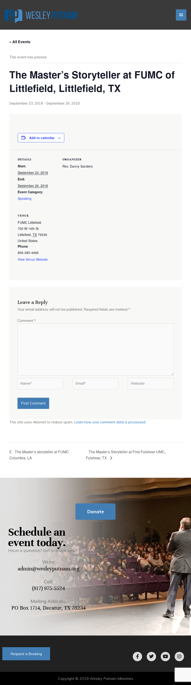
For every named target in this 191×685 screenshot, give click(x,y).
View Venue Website (33, 259)
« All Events (19, 41)
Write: (48, 562)
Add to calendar (42, 137)
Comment (26, 320)
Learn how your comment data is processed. (110, 422)
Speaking (24, 198)
